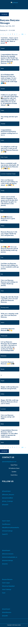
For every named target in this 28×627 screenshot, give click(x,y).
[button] (14, 6)
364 (22, 34)
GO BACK (4, 14)
